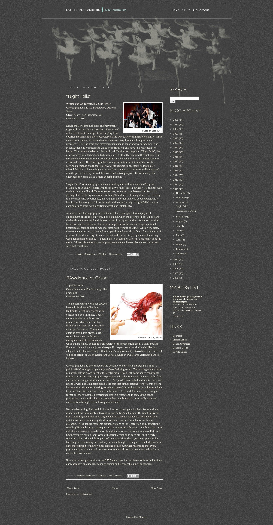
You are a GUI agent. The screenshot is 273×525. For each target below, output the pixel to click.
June (178, 230)
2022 (176, 138)
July (178, 226)
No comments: (116, 254)
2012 (176, 184)
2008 (176, 268)
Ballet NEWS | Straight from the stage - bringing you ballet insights (188, 299)
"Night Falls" (78, 96)
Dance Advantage (181, 344)
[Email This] (128, 254)
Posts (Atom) (86, 494)
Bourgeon (177, 335)
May (178, 235)
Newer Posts (73, 488)
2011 (176, 189)
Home (175, 10)
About (186, 10)
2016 (176, 166)
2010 (176, 259)
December (181, 193)
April (179, 239)
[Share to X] (134, 254)
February (181, 249)
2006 (176, 278)
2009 (176, 264)
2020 (176, 147)
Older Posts (156, 488)
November (181, 197)
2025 (176, 124)
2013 (176, 180)
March (179, 244)
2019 (176, 152)
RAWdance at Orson (86, 278)
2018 (176, 156)
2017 (176, 161)
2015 (176, 170)
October (180, 202)
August (180, 221)
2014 (176, 175)
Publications (201, 10)
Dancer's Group (180, 347)
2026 (176, 120)
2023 (176, 133)
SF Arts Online (180, 352)
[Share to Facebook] (137, 254)
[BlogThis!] (131, 254)
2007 (176, 273)
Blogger (142, 517)
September (181, 216)
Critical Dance (180, 339)
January (180, 253)
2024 (176, 129)
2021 (176, 143)
